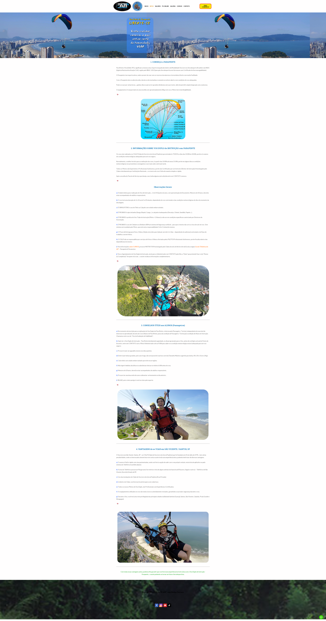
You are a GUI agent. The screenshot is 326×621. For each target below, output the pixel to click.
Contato (187, 6)
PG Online (165, 6)
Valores (158, 6)
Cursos (179, 6)
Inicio (146, 6)
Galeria (172, 6)
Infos (152, 6)
